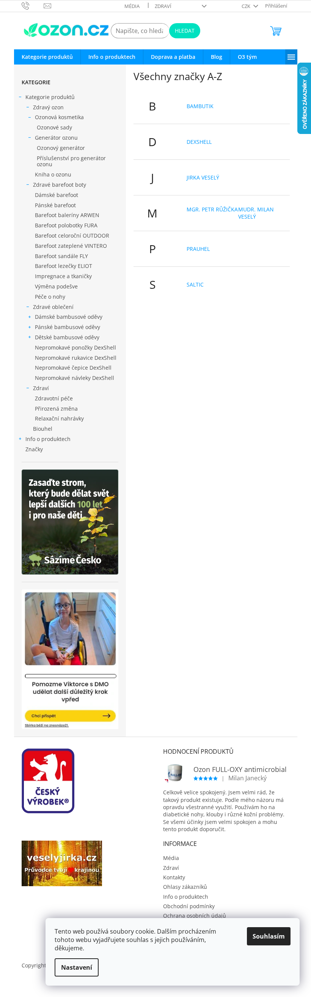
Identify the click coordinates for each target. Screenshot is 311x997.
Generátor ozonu (56, 137)
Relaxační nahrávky (59, 418)
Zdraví (163, 6)
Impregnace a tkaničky (63, 276)
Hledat (185, 30)
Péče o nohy (50, 296)
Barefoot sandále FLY (61, 256)
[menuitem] (47, 57)
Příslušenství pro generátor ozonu (71, 161)
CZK (246, 6)
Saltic (195, 284)
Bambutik (200, 106)
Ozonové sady (54, 127)
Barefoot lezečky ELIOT (63, 265)
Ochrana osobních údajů (194, 915)
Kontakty (174, 877)
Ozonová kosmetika (59, 117)
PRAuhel (198, 248)
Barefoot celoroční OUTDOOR (72, 235)
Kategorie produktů (50, 97)
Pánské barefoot (55, 205)
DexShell (199, 141)
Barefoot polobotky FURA (66, 225)
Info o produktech (48, 439)
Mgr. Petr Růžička (212, 209)
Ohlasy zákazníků (185, 886)
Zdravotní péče (54, 398)
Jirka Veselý (203, 177)
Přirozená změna (56, 408)
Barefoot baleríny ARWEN (67, 215)
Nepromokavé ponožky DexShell (75, 347)
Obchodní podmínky (189, 906)
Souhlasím (269, 936)
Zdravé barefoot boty (59, 184)
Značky (34, 449)
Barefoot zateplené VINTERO (71, 245)
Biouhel (42, 428)
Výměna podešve (56, 286)
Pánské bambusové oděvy (67, 327)
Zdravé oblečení (53, 306)
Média (132, 6)
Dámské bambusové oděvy (68, 316)
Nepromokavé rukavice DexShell (75, 357)
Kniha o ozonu (53, 174)
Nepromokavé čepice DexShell (73, 367)
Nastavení (76, 967)
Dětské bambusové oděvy (67, 337)
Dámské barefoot (56, 194)
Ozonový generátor (61, 147)
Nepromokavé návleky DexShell (74, 377)
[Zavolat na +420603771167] (33, 5)
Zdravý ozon (48, 107)
